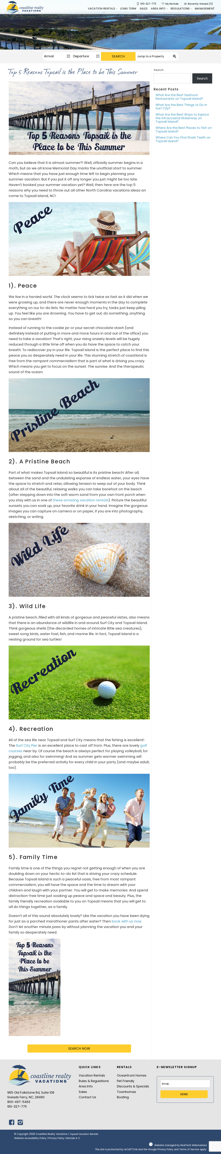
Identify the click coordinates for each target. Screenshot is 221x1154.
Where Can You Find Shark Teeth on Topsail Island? (183, 139)
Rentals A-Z (73, 1138)
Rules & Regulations (94, 1081)
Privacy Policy (56, 1138)
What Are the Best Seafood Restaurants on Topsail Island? (179, 97)
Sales (144, 9)
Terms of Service (189, 1149)
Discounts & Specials (133, 1086)
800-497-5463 (18, 1102)
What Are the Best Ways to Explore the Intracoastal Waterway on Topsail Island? (182, 118)
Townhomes (126, 1092)
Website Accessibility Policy (30, 1138)
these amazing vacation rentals (80, 500)
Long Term (128, 9)
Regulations (180, 9)
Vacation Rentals (101, 9)
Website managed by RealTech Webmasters (180, 1145)
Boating (123, 1097)
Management (205, 9)
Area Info (158, 9)
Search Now (79, 1048)
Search (118, 56)
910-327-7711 (17, 1106)
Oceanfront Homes (131, 1075)
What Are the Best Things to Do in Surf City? (181, 107)
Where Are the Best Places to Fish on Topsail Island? (184, 130)
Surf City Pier (26, 745)
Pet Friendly (125, 1081)
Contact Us (87, 1097)
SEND (184, 1094)
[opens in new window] (11, 1123)
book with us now (126, 921)
